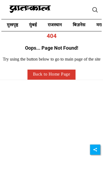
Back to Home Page (51, 74)
